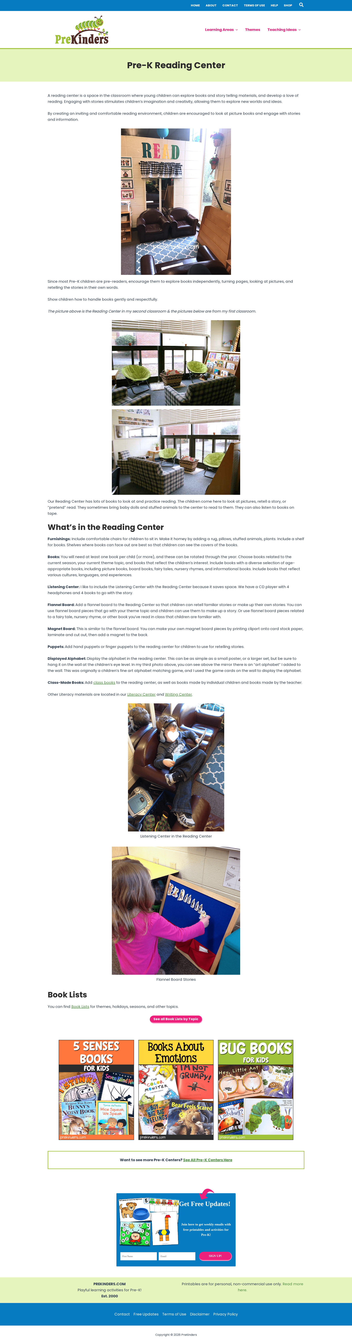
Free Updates (146, 1314)
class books (104, 682)
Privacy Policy (225, 1314)
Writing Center (178, 694)
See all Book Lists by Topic (175, 1019)
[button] (301, 5)
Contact (122, 1314)
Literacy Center (141, 694)
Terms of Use (174, 1314)
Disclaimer (200, 1314)
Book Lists (80, 1006)
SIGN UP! (215, 1255)
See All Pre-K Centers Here (207, 1159)
